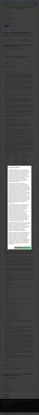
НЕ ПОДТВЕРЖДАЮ (18, 247)
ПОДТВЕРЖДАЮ (27, 247)
